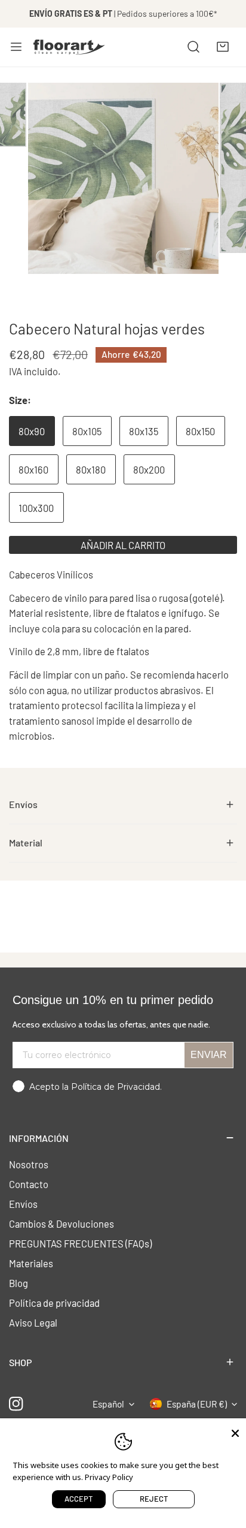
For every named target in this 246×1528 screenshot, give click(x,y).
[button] (222, 46)
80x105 (87, 431)
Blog (18, 1283)
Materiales (31, 1263)
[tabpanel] (123, 805)
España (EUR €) (197, 1404)
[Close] (235, 1432)
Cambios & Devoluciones (61, 1223)
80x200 (149, 469)
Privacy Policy (109, 1477)
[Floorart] (69, 47)
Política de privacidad (54, 1303)
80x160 (33, 469)
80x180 (91, 469)
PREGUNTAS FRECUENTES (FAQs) (80, 1243)
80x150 (200, 431)
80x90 (32, 431)
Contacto (28, 1184)
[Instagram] (16, 1404)
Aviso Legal (33, 1322)
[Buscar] (193, 46)
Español (108, 1404)
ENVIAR (208, 1055)
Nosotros (28, 1164)
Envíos (23, 1204)
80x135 (143, 431)
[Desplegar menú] (16, 46)
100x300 (36, 508)
